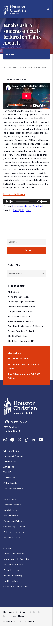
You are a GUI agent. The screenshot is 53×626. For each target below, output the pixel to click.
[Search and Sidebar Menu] (45, 9)
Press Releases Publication (20, 321)
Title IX (32, 612)
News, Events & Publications (17, 559)
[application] (26, 201)
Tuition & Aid (9, 461)
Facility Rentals (10, 580)
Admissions (8, 466)
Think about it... (26, 67)
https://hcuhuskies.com (14, 194)
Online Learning (10, 483)
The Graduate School (13, 488)
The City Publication (17, 336)
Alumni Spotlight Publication (21, 301)
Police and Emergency (13, 532)
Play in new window (21, 206)
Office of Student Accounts (16, 586)
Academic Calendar (12, 504)
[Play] (9, 203)
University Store (10, 515)
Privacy (6, 616)
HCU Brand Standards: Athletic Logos (23, 366)
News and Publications (18, 296)
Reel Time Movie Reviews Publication (25, 326)
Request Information (13, 564)
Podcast (12, 67)
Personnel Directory (12, 575)
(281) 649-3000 (15, 421)
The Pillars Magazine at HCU (21, 341)
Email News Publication (19, 316)
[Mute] (40, 203)
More (28, 210)
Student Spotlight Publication (22, 331)
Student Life (9, 477)
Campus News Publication (20, 311)
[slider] (44, 201)
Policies (41, 612)
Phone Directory (11, 570)
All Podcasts (14, 291)
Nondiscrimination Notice (14, 612)
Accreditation (18, 616)
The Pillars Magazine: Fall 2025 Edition (24, 376)
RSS (22, 210)
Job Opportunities (11, 537)
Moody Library (10, 510)
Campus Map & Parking (14, 526)
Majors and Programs (13, 455)
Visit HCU (7, 472)
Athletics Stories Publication (21, 306)
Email (16, 210)
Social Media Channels (13, 553)
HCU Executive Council (19, 358)
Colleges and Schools (13, 521)
